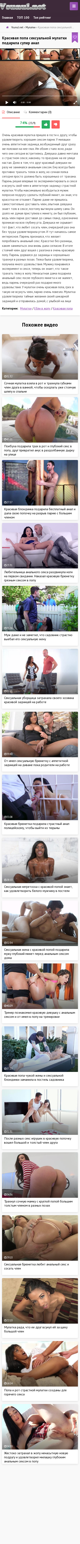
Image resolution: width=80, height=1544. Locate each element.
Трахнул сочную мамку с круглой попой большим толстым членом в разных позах (38, 1203)
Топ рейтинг (42, 17)
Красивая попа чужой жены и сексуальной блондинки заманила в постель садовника (34, 1077)
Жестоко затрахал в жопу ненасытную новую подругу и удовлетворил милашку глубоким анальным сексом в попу (36, 1457)
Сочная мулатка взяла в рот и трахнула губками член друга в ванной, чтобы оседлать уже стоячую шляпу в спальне (40, 387)
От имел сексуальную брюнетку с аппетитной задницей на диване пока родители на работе (37, 763)
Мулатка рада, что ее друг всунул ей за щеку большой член (35, 1329)
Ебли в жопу (42, 308)
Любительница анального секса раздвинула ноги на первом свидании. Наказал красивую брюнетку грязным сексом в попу (39, 576)
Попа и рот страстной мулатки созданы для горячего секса (35, 1392)
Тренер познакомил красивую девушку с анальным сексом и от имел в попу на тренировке (39, 1014)
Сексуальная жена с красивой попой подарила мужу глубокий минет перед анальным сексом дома (36, 953)
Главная (7, 17)
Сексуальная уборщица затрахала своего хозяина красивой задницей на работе (39, 700)
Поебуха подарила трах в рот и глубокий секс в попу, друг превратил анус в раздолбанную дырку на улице (39, 450)
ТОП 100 (23, 17)
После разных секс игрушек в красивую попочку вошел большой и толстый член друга (37, 1140)
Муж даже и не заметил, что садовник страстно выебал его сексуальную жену (38, 637)
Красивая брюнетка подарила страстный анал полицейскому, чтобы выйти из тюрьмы (36, 826)
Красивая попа (63, 308)
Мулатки (26, 308)
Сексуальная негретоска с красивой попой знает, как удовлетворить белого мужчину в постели (38, 889)
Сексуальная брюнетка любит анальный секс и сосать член (36, 1266)
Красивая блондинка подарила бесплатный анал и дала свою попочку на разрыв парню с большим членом (39, 513)
